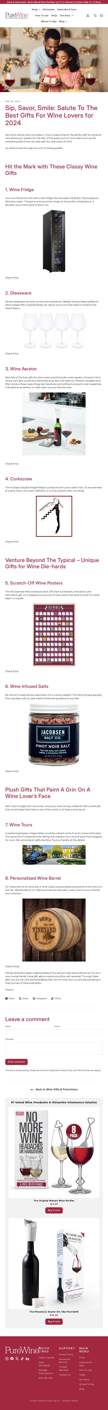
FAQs (54, 15)
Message (9, 1039)
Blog (62, 21)
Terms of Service (85, 1070)
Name (8, 1026)
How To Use (42, 15)
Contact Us (65, 1375)
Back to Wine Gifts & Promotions (56, 1089)
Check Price (11, 278)
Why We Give (46, 1378)
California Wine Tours (46, 840)
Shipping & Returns (64, 1361)
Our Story (65, 15)
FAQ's (82, 1375)
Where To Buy (49, 21)
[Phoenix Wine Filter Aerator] (54, 425)
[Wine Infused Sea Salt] (54, 734)
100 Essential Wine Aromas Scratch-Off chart (34, 591)
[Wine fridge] (54, 241)
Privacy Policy (66, 1070)
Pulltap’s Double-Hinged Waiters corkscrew (34, 487)
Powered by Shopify (70, 1401)
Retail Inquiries (46, 1357)
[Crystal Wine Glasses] (54, 331)
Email (57, 1026)
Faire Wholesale (44, 1364)
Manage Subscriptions (46, 1371)
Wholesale (49, 9)
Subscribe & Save (66, 9)
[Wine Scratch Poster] (54, 634)
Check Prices (12, 966)
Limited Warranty (63, 1368)
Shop (35, 9)
